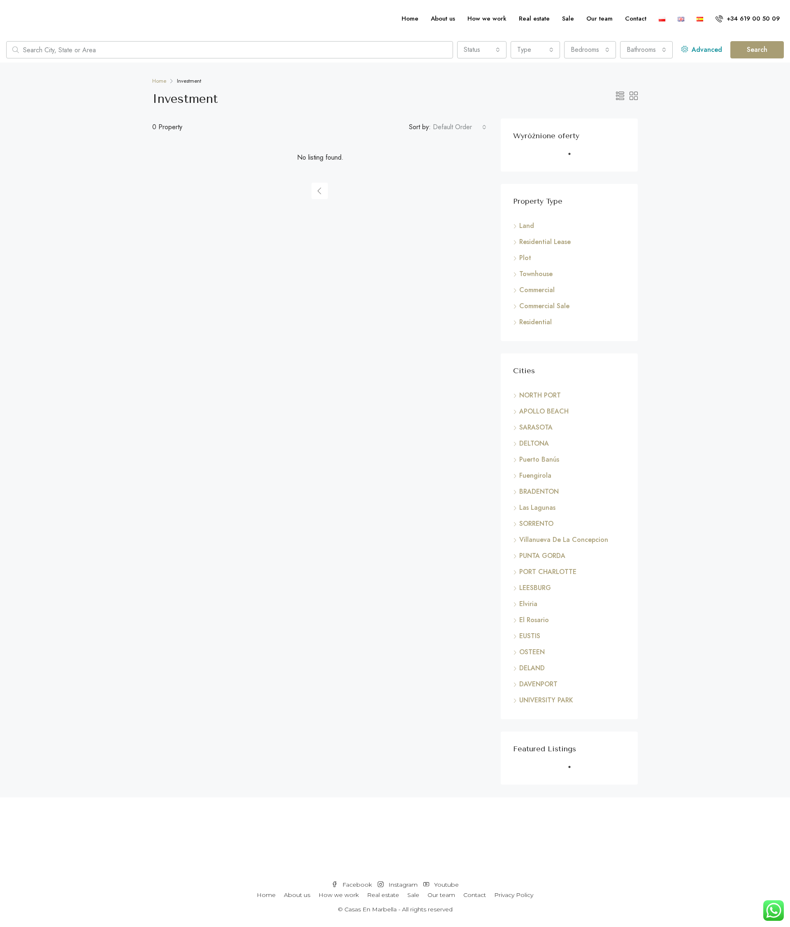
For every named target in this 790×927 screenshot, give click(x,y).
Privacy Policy (513, 895)
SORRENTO (536, 523)
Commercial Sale (544, 306)
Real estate (534, 18)
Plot (525, 258)
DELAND (532, 668)
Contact (635, 18)
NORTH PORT (540, 395)
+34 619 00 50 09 (752, 18)
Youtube (445, 884)
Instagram (403, 884)
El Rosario (534, 620)
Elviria (528, 604)
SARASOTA (536, 427)
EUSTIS (529, 636)
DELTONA (534, 443)
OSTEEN (532, 652)
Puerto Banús (539, 459)
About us (443, 18)
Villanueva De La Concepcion (563, 539)
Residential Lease (545, 241)
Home (410, 18)
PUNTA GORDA (542, 555)
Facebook (357, 884)
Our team (599, 18)
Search (757, 49)
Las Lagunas (537, 507)
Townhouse (536, 274)
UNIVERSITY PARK (546, 700)
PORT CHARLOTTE (547, 571)
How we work (487, 18)
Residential (535, 322)
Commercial (537, 290)
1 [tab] (573, 157)
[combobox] (482, 49)
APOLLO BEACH (544, 411)
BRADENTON (539, 491)
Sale (568, 18)
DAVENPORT (538, 684)
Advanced (706, 49)
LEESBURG (535, 587)
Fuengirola (535, 475)
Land (526, 225)
